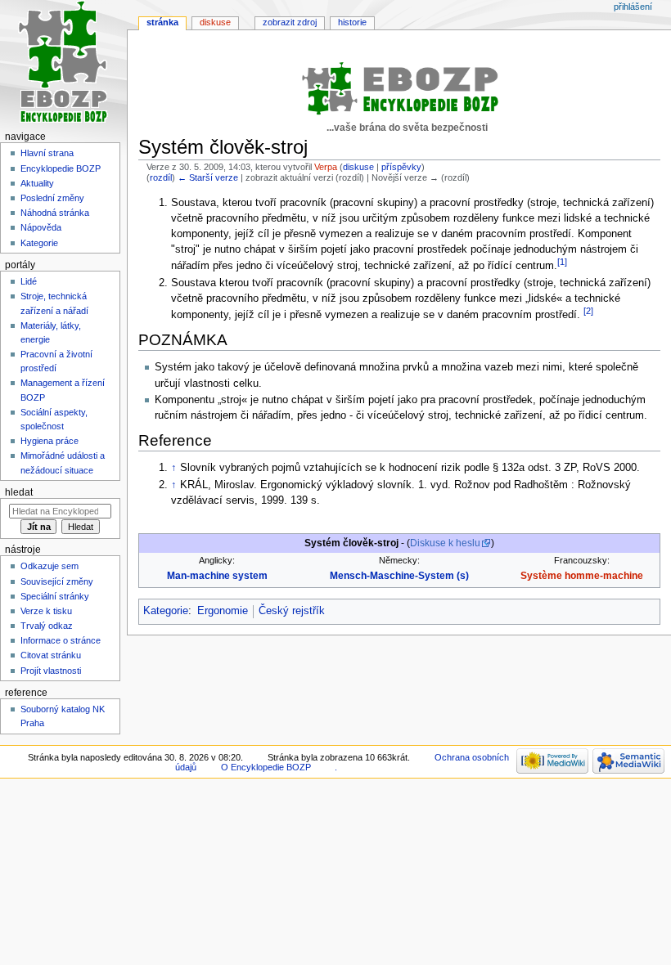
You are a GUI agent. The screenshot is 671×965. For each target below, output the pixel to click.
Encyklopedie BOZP (60, 168)
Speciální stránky (54, 596)
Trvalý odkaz (46, 626)
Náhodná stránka (54, 213)
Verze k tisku (46, 611)
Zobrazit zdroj (290, 22)
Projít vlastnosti (50, 671)
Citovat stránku (50, 655)
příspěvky (401, 167)
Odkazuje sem (49, 566)
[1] (562, 262)
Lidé (28, 281)
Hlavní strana (47, 153)
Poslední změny (52, 198)
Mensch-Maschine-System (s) (399, 575)
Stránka (162, 22)
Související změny (56, 581)
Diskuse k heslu (445, 543)
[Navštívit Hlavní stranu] (63, 63)
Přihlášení (633, 6)
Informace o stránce (60, 640)
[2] (588, 311)
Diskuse (215, 22)
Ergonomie (222, 611)
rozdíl (161, 177)
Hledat (19, 492)
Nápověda (40, 227)
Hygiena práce (49, 441)
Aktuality (37, 183)
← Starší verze (208, 177)
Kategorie (165, 611)
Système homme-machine (581, 575)
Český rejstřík (292, 611)
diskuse (358, 167)
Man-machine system (217, 575)
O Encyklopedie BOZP (266, 767)
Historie (352, 22)
